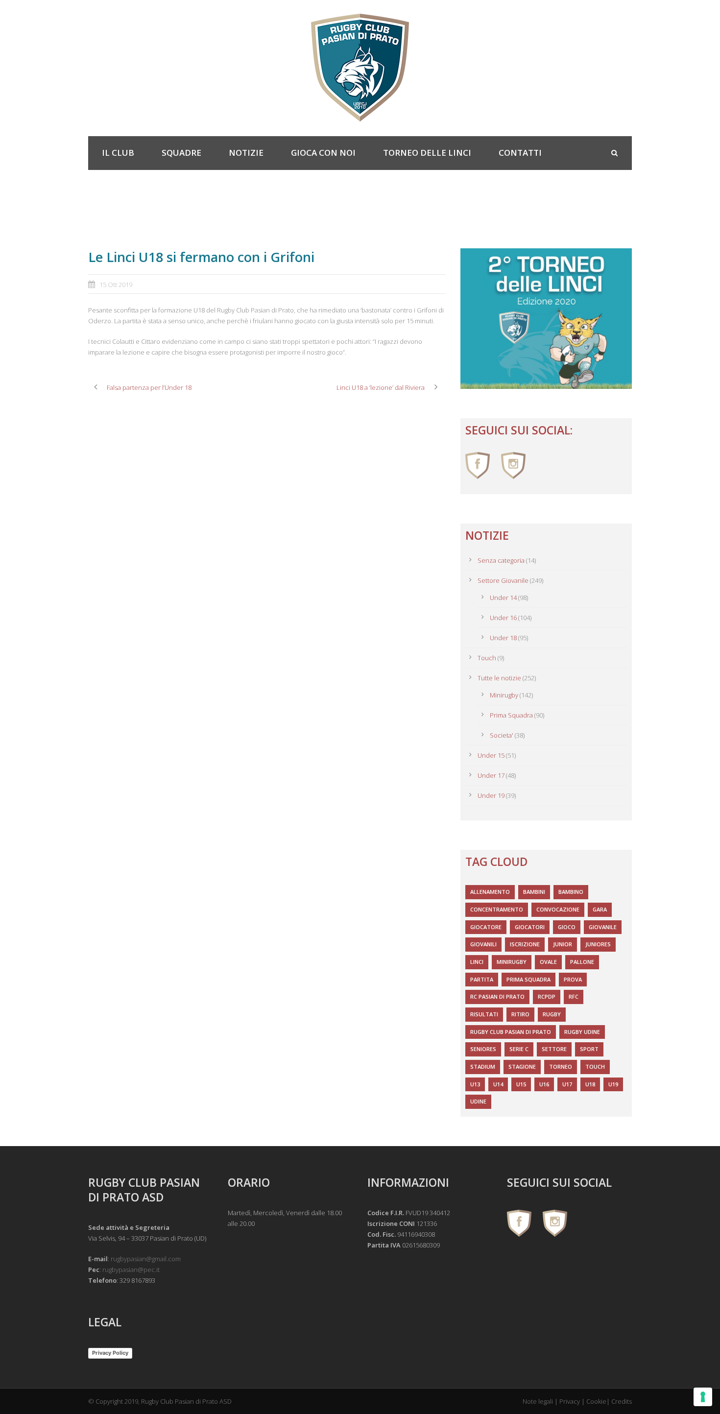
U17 (567, 1084)
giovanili (483, 944)
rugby (552, 1014)
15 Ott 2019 (115, 284)
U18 (590, 1084)
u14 (498, 1084)
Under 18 (503, 637)
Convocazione (557, 909)
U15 (521, 1084)
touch (595, 1066)
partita (481, 979)
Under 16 (503, 617)
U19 (613, 1084)
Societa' (501, 735)
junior (562, 944)
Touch (487, 657)
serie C (518, 1049)
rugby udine (582, 1031)
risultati (484, 1014)
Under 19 (491, 795)
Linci (476, 961)
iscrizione (525, 944)
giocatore (486, 927)
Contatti (520, 152)
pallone (582, 961)
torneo (560, 1066)
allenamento (490, 891)
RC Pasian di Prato (497, 996)
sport (589, 1049)
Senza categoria (501, 560)
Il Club (118, 152)
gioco (567, 927)
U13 (475, 1084)
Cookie (596, 1401)
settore (554, 1049)
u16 (544, 1084)
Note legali (538, 1401)
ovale (548, 961)
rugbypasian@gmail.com (146, 1258)
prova (573, 979)
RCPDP (546, 996)
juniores (598, 944)
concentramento (496, 909)
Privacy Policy (110, 1352)
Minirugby (504, 695)
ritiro (520, 1014)
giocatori (530, 927)
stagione (522, 1066)
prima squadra (528, 979)
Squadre (181, 152)
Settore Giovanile (503, 580)
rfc (573, 996)
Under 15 (491, 755)
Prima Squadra (511, 715)
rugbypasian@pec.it (131, 1269)
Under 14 (503, 597)
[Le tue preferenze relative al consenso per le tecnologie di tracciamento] (703, 1397)
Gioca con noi (323, 152)
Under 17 (491, 775)
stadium (482, 1066)
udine (478, 1101)
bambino (570, 891)
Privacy (569, 1401)
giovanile (603, 927)
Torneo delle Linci (427, 152)
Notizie (246, 152)
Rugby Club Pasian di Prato (510, 1031)
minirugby (512, 961)
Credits (621, 1401)
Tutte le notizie (499, 677)
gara (600, 909)
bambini (534, 891)
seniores (483, 1049)
